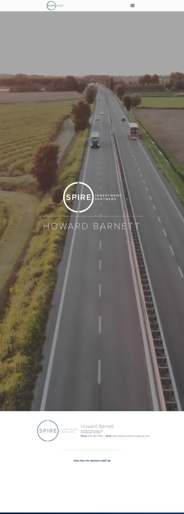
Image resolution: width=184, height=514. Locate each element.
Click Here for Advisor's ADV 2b (92, 460)
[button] (132, 5)
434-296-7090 (95, 436)
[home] (55, 5)
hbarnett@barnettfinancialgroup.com (131, 436)
